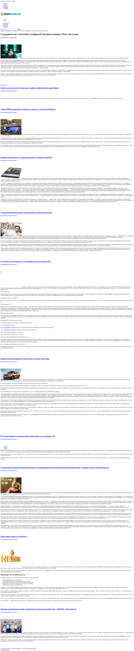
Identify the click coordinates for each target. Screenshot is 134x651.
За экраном (6, 23)
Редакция (5, 7)
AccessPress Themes (31, 648)
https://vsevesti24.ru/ (14, 587)
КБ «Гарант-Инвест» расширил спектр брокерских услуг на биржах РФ (28, 436)
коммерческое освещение (10, 329)
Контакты (5, 6)
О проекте (5, 8)
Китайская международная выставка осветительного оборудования (23, 288)
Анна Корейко (4, 539)
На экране (5, 24)
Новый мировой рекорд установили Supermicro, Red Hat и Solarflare (26, 157)
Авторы (5, 4)
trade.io (2, 98)
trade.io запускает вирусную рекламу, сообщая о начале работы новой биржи (30, 88)
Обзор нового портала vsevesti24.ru (14, 536)
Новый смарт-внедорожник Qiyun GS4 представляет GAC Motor (25, 359)
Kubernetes (72, 200)
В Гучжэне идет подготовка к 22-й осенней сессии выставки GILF (26, 261)
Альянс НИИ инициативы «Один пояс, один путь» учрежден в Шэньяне (28, 109)
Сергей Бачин (4, 520)
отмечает (5, 494)
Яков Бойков (4, 37)
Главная (5, 3)
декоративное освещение (10, 327)
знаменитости (4, 85)
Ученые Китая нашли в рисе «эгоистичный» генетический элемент (26, 212)
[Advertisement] (67, 41)
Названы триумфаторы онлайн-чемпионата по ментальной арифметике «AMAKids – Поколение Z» (38, 609)
